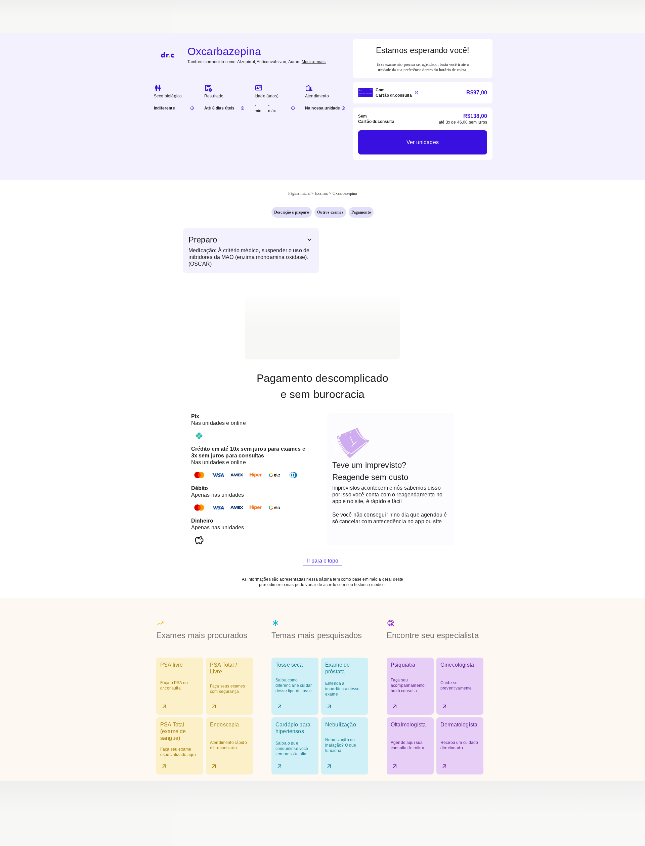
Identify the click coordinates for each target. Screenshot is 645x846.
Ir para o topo (322, 561)
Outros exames (330, 212)
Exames (321, 193)
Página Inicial (299, 193)
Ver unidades (422, 142)
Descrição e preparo (291, 212)
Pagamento (361, 212)
